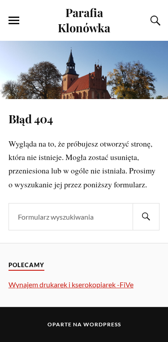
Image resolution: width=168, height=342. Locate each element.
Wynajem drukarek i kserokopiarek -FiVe (71, 284)
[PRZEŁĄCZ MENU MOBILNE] (14, 21)
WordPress (102, 324)
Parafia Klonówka (84, 19)
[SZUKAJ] (146, 216)
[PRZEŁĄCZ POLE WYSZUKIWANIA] (154, 21)
